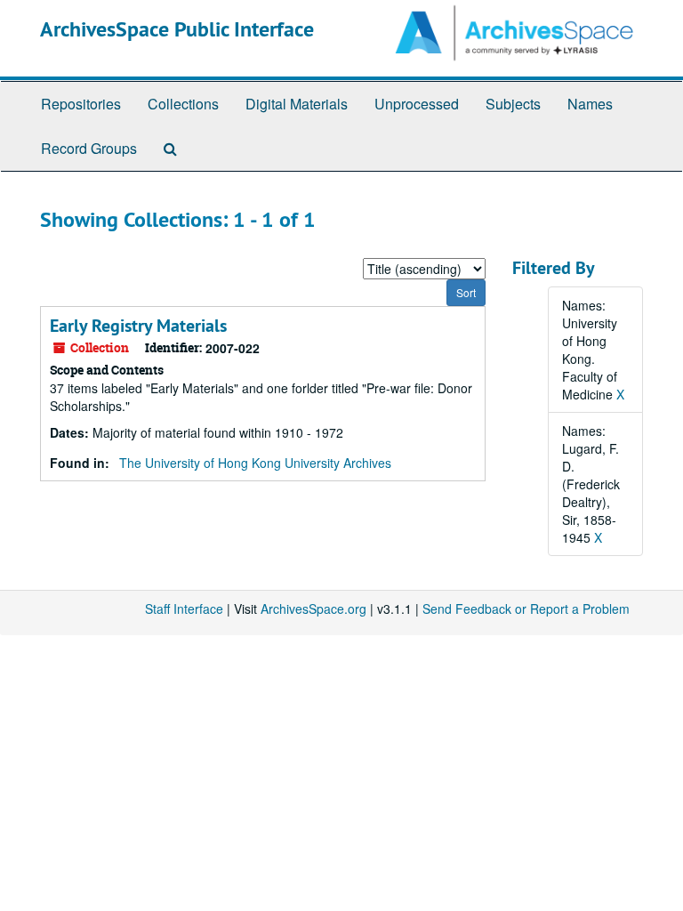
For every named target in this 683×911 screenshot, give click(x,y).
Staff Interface (184, 608)
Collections (183, 103)
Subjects (513, 103)
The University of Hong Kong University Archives (255, 463)
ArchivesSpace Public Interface (177, 29)
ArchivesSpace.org (313, 608)
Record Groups (89, 148)
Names (590, 103)
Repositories (81, 103)
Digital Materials (296, 103)
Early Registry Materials (138, 325)
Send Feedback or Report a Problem (526, 608)
